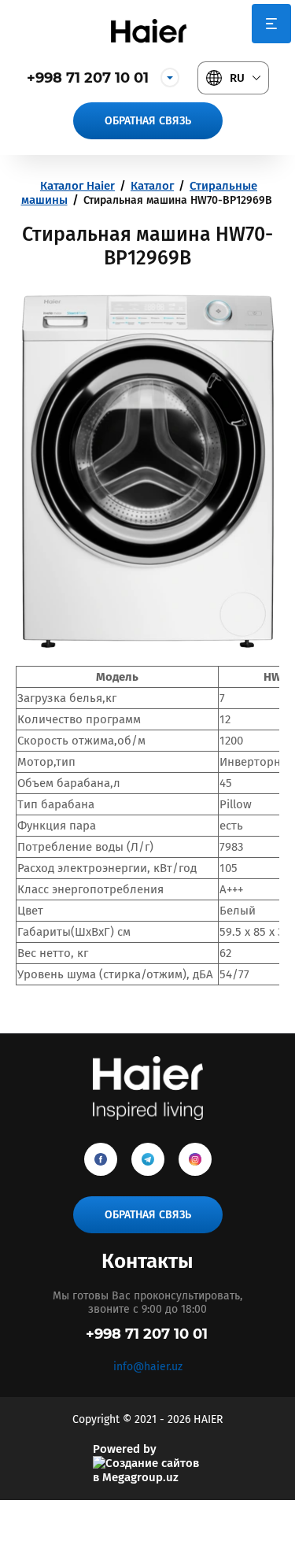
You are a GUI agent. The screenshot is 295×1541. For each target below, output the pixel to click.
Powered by (125, 1449)
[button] (148, 120)
